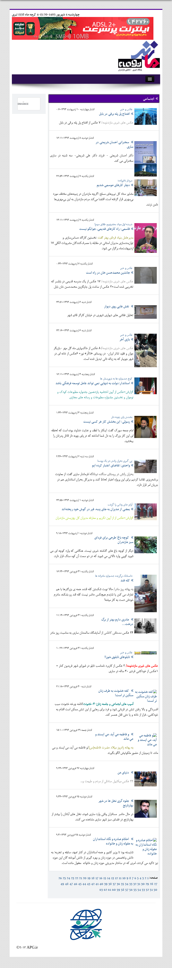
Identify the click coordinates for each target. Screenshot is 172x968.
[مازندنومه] (138, 55)
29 (147, 884)
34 (126, 884)
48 (67, 884)
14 (108, 878)
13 (112, 878)
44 (84, 884)
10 (124, 878)
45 (80, 884)
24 (68, 878)
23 (72, 878)
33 (130, 884)
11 (120, 878)
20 (84, 878)
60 (114, 890)
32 (134, 884)
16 (100, 878)
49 (62, 884)
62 (105, 890)
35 (122, 884)
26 (60, 878)
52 (147, 890)
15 (104, 878)
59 (118, 890)
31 (138, 884)
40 (101, 884)
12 (116, 878)
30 (143, 884)
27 (155, 884)
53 (143, 890)
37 (114, 884)
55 (135, 890)
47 (71, 884)
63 (101, 890)
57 (126, 890)
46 (75, 884)
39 (106, 884)
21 (80, 878)
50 (155, 890)
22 (76, 878)
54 (139, 890)
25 (64, 878)
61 (109, 890)
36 (118, 884)
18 (93, 878)
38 (110, 884)
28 (151, 884)
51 (151, 890)
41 (97, 884)
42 (93, 884)
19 (88, 878)
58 (122, 890)
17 (96, 878)
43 (88, 884)
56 (131, 890)
